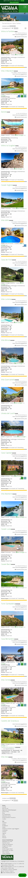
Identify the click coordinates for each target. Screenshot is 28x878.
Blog (3, 813)
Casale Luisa (6, 529)
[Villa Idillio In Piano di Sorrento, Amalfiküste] (12, 235)
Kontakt (4, 807)
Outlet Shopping (6, 853)
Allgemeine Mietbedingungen (9, 810)
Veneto (4, 824)
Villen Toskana (5, 852)
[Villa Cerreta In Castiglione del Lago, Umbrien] (12, 694)
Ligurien (4, 833)
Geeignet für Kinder (7, 846)
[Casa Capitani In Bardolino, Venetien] (12, 467)
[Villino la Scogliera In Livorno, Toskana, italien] (12, 160)
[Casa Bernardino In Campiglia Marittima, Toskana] (12, 653)
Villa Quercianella (8, 379)
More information (14, 2)
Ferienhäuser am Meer (7, 850)
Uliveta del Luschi (8, 413)
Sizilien (3, 827)
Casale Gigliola (7, 185)
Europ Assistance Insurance (9, 817)
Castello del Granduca (10, 721)
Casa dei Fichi (6, 260)
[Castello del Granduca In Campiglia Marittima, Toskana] (12, 735)
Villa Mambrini (7, 494)
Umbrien (4, 831)
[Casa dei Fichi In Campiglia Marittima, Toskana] (12, 274)
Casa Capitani (6, 453)
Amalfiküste (5, 825)
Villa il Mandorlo (7, 71)
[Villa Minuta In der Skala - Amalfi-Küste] (12, 355)
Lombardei (4, 830)
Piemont (4, 837)
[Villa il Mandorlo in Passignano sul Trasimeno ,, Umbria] (12, 85)
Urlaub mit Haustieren (7, 844)
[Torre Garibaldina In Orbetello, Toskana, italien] (12, 618)
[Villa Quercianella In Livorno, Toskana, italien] (12, 394)
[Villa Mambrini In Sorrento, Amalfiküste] (12, 508)
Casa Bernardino (7, 639)
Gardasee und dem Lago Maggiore (10, 828)
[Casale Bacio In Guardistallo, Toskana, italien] (12, 579)
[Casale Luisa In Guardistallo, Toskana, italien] (12, 544)
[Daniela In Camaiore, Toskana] (12, 126)
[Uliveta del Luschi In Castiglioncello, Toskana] (12, 428)
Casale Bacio (6, 564)
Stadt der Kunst (6, 843)
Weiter (15, 28)
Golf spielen (5, 847)
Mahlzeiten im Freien (7, 841)
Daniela (4, 112)
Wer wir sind (5, 808)
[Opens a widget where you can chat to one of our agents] (22, 875)
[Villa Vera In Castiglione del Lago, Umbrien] (12, 771)
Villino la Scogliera (8, 145)
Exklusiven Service (6, 816)
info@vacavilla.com (10, 872)
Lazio (3, 834)
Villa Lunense (6, 299)
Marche (4, 836)
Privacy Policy (5, 811)
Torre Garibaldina (8, 603)
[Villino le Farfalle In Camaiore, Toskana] (12, 46)
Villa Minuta (6, 340)
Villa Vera (5, 757)
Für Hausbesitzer (6, 814)
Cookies (4, 819)
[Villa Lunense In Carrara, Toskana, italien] (12, 314)
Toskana (4, 822)
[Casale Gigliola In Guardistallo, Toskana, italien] (12, 200)
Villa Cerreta (6, 680)
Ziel (3, 821)
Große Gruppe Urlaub (7, 849)
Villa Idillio (5, 220)
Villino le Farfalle (7, 31)
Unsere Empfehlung (7, 840)
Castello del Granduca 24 (8, 747)
